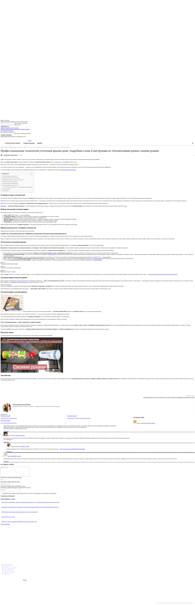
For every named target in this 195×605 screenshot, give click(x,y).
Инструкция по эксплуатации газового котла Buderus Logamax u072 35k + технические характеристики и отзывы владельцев (30, 502)
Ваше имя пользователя (21, 123)
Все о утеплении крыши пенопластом (9, 423)
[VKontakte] (18, 408)
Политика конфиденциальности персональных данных (15, 129)
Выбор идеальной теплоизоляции (11, 178)
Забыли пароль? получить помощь (10, 128)
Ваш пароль (18, 124)
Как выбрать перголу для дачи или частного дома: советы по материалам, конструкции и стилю (168, 397)
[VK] (44, 388)
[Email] (28, 388)
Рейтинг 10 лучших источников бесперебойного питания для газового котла (19, 521)
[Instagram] (13, 408)
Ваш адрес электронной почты (23, 133)
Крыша (6, 147)
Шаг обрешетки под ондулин (8, 516)
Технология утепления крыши (10, 181)
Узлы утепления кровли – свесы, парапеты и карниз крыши (19, 187)
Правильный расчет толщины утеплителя (13, 179)
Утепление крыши (13, 147)
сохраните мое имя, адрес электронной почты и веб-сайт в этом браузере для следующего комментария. (29, 493)
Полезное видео (7, 188)
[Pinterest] (17, 388)
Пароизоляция (52, 254)
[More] (50, 388)
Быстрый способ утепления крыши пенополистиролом (79, 418)
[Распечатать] (34, 388)
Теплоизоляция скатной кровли (10, 185)
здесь (125, 206)
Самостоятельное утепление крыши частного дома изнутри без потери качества (20, 558)
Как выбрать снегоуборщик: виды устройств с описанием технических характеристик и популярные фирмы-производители (30, 507)
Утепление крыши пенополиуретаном (9, 418)
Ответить (6, 431)
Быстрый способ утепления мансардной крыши (13, 548)
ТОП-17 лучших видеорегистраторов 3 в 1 (11, 533)
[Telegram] (39, 388)
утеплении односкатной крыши (18, 282)
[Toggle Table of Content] (31, 174)
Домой (2, 147)
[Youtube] (21, 408)
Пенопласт (3, 206)
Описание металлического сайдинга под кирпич (13, 542)
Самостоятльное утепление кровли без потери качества (162, 274)
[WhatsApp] (23, 388)
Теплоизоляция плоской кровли (10, 183)
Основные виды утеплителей (10, 176)
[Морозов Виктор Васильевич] (2, 155)
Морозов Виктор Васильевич (10, 155)
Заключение (5, 190)
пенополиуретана (97, 260)
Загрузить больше (5, 524)
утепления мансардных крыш (68, 169)
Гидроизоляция (98, 258)
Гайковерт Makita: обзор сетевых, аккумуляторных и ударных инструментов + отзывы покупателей (24, 537)
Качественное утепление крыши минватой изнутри (13, 553)
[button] (192, 143)
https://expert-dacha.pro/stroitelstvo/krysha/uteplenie (72, 449)
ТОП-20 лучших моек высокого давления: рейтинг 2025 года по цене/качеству (20, 512)
